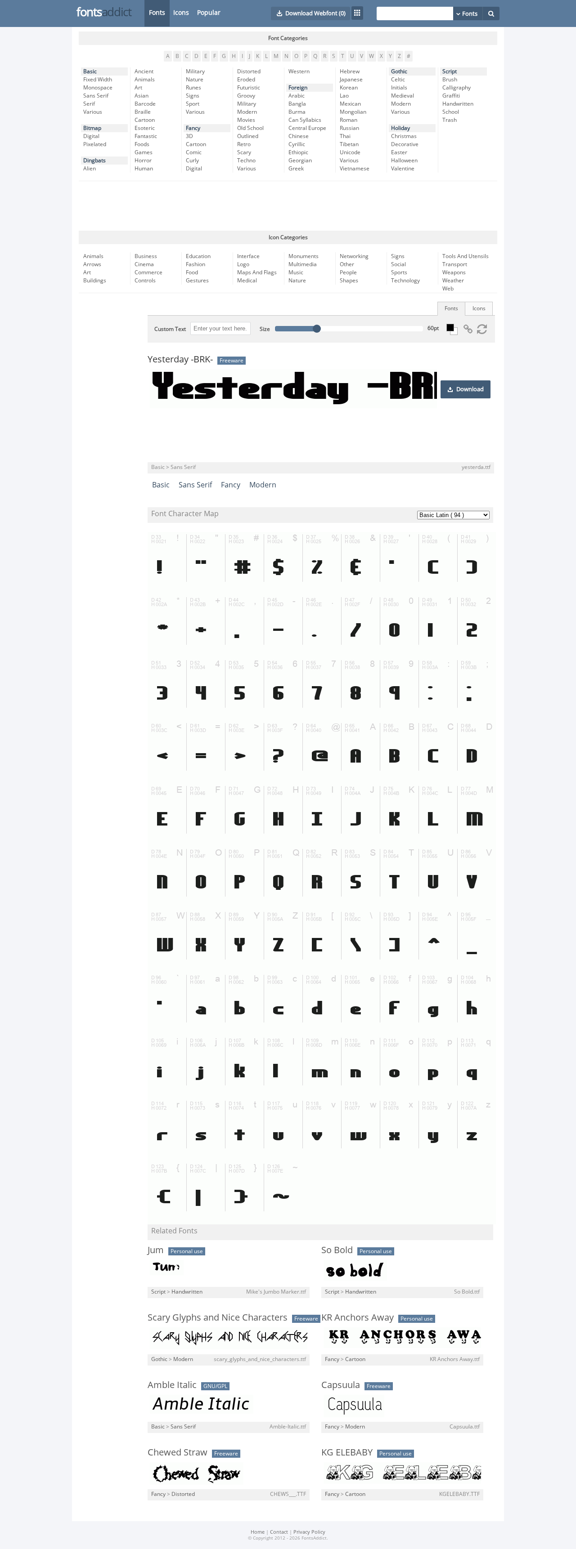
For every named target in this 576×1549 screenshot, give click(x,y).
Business (146, 256)
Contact (279, 1532)
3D (189, 136)
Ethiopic (298, 152)
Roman (348, 120)
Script (449, 71)
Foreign (297, 88)
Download (470, 389)
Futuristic (248, 88)
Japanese (351, 79)
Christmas (404, 136)
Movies (246, 120)
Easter (399, 152)
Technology (405, 280)
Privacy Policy (309, 1532)
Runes (193, 88)
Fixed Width (97, 79)
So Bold (337, 1250)
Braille (143, 112)
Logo (243, 264)
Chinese (298, 136)
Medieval (402, 96)
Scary (244, 152)
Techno (246, 160)
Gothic (399, 71)
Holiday (400, 128)
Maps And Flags (257, 272)
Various (92, 112)
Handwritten (457, 104)
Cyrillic (296, 144)
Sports (399, 272)
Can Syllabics (304, 120)
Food (192, 272)
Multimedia (302, 264)
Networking (354, 256)
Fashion (195, 264)
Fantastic (146, 136)
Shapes (349, 280)
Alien (89, 168)
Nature (194, 79)
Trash (449, 120)
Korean (349, 88)
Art (138, 88)
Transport (454, 264)
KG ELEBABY (347, 1452)
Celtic (398, 79)
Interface (248, 256)
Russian (349, 128)
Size (265, 329)
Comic (194, 152)
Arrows (92, 264)
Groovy (246, 96)
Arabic (296, 96)
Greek (296, 168)
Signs (192, 96)
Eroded (246, 79)
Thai (345, 136)
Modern (247, 112)
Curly (192, 160)
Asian (141, 96)
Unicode (350, 152)
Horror (143, 160)
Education (198, 256)
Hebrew (350, 71)
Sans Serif (95, 96)
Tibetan (349, 144)
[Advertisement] (288, 206)
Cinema (144, 264)
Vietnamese (354, 168)
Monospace (97, 88)
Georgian (300, 160)
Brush (449, 79)
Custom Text (170, 329)
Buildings (94, 280)
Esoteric (145, 128)
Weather (453, 280)
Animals (145, 79)
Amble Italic (172, 1384)
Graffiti (451, 96)
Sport (192, 104)
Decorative (404, 144)
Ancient (144, 71)
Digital (91, 136)
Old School (250, 128)
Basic (90, 71)
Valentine (402, 168)
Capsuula (340, 1384)
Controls (145, 280)
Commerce (148, 272)
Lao (344, 96)
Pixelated (94, 144)
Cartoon (145, 120)
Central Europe (307, 128)
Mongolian (353, 112)
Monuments (303, 256)
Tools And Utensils (465, 256)
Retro (244, 144)
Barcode (145, 104)
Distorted (249, 71)
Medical (247, 280)
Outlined (247, 136)
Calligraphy (456, 88)
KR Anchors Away (357, 1317)
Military (195, 71)
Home (258, 1532)
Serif (89, 104)
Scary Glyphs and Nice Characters (218, 1317)
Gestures (197, 280)
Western (299, 71)
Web (448, 289)
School (450, 112)
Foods (142, 144)
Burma (297, 112)
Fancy (193, 128)
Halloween (404, 160)
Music (295, 272)
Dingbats (94, 160)
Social (398, 264)
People (348, 272)
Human (144, 168)
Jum (156, 1250)
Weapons (454, 272)
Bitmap (92, 128)
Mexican (350, 104)
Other (347, 264)
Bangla (297, 104)
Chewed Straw (177, 1452)
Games (144, 152)
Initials (399, 88)
